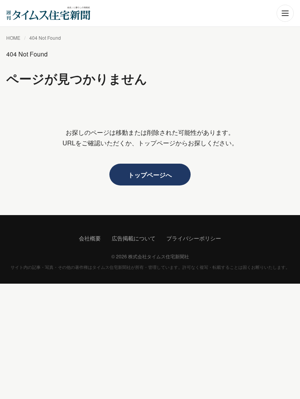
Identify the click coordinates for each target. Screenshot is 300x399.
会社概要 (90, 238)
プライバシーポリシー (193, 238)
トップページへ (150, 174)
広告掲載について (133, 238)
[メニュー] (285, 13)
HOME (13, 37)
